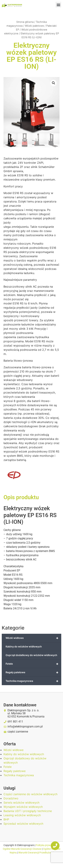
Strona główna (25, 22)
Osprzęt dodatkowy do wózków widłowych (31, 655)
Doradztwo (11, 798)
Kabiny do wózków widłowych (24, 646)
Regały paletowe (32, 672)
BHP (6, 819)
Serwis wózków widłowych (21, 802)
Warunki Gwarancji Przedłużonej (36, 852)
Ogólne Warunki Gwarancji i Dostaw (22, 848)
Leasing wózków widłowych (22, 815)
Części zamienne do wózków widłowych (30, 794)
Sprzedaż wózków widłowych (23, 823)
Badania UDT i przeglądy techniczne (28, 811)
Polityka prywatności (47, 845)
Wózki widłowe (32, 638)
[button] (58, 5)
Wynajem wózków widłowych (23, 807)
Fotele (32, 664)
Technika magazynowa (32, 681)
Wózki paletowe (34, 25)
